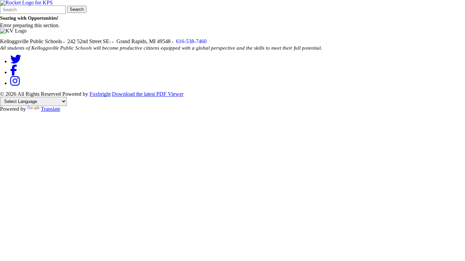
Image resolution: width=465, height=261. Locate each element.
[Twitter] (15, 61)
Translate (50, 109)
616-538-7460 (191, 41)
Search (77, 9)
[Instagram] (15, 83)
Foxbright (100, 94)
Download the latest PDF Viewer (147, 94)
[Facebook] (13, 72)
